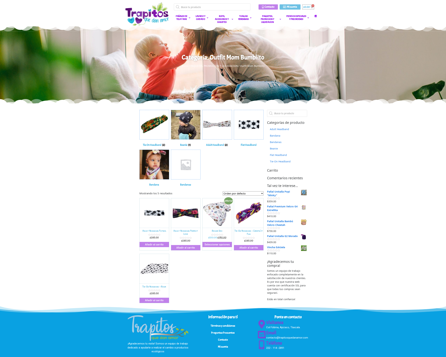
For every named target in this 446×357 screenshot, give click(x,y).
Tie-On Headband (280, 161)
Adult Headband (279, 129)
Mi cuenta (223, 346)
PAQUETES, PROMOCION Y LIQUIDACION (214, 65)
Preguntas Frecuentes (223, 333)
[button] (268, 7)
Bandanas (276, 142)
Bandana (275, 135)
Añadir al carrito (154, 244)
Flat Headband (278, 155)
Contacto (223, 339)
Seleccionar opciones (217, 244)
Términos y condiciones (223, 326)
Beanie (274, 148)
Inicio (185, 65)
